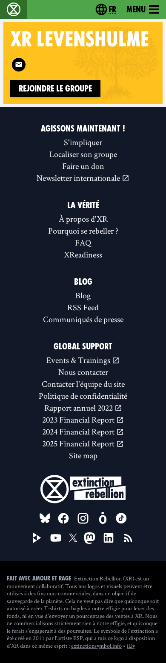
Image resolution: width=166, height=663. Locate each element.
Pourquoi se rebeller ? (83, 230)
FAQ (83, 242)
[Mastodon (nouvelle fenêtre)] (89, 538)
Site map (83, 455)
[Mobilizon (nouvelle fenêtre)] (102, 518)
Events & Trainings (79, 360)
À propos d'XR (83, 218)
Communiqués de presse (83, 319)
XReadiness (83, 254)
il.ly (131, 645)
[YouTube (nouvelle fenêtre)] (56, 538)
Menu (136, 9)
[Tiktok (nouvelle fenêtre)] (121, 518)
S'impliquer (83, 142)
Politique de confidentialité (83, 395)
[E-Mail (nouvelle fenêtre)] (19, 64)
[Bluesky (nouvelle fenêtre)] (45, 518)
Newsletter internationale (79, 177)
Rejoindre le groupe (55, 88)
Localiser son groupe (83, 154)
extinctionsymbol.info (96, 645)
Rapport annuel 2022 (79, 407)
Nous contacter (83, 371)
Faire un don (83, 165)
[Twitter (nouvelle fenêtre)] (73, 538)
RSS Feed (83, 307)
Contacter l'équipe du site (83, 383)
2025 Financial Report (79, 443)
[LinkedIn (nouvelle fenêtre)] (108, 538)
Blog (83, 295)
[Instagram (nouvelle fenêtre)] (83, 518)
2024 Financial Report (79, 431)
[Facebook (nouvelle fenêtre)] (63, 518)
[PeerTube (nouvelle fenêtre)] (37, 538)
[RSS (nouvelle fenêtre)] (128, 538)
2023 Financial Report (79, 419)
